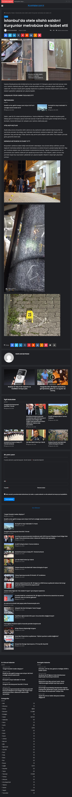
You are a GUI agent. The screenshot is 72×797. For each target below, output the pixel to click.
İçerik (3, 725)
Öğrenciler (5, 747)
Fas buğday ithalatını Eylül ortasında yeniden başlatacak (22, 624)
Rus (3, 760)
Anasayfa (7, 13)
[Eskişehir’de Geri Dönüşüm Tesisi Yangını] (9, 610)
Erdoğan (4, 714)
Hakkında (5, 719)
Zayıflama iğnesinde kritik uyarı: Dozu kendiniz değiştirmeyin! (34, 616)
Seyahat (4, 768)
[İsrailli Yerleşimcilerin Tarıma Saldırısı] (58, 409)
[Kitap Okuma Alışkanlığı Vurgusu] (9, 631)
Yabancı (4, 785)
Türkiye (4, 776)
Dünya (4, 709)
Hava (3, 722)
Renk (3, 757)
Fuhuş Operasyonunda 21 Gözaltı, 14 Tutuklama (30, 575)
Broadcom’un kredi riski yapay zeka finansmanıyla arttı (22, 603)
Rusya (4, 763)
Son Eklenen (36, 508)
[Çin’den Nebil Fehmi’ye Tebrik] (36, 435)
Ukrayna (4, 779)
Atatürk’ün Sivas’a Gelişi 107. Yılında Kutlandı (13, 443)
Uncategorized (6, 782)
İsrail (3, 730)
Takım (4, 771)
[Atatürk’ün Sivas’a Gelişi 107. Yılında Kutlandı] (14, 435)
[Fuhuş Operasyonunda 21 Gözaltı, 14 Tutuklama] (9, 577)
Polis (3, 755)
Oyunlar (4, 749)
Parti (3, 752)
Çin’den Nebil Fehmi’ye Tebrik (35, 442)
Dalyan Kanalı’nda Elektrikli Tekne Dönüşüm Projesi (57, 443)
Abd (3, 703)
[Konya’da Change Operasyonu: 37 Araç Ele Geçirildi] (9, 646)
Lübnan (4, 738)
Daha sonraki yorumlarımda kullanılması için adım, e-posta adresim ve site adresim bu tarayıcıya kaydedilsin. (36, 494)
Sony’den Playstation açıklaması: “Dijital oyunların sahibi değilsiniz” (37, 636)
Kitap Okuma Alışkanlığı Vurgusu (25, 628)
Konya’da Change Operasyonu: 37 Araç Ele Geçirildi (31, 644)
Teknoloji (4, 774)
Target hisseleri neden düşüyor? (14, 514)
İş (2, 728)
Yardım (4, 787)
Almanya (4, 706)
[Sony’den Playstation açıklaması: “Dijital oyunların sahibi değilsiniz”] (9, 638)
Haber (13, 13)
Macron (4, 741)
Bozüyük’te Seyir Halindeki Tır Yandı (24, 1)
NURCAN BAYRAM (12, 30)
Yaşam (4, 790)
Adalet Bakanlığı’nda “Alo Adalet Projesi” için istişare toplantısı (24, 591)
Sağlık (4, 766)
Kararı (4, 736)
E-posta (6, 487)
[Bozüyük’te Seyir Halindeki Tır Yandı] (42, 107)
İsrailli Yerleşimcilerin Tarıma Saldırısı (57, 417)
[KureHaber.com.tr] (36, 5)
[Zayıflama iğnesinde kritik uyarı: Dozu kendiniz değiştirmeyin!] (9, 618)
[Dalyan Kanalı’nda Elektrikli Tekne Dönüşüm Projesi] (58, 435)
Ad (5, 481)
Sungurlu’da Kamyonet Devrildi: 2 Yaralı (11, 405)
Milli (3, 744)
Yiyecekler (5, 793)
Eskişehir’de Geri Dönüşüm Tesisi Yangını (28, 608)
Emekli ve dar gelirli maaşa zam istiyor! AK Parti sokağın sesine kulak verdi (27, 519)
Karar (3, 733)
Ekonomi (4, 711)
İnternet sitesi (41, 487)
